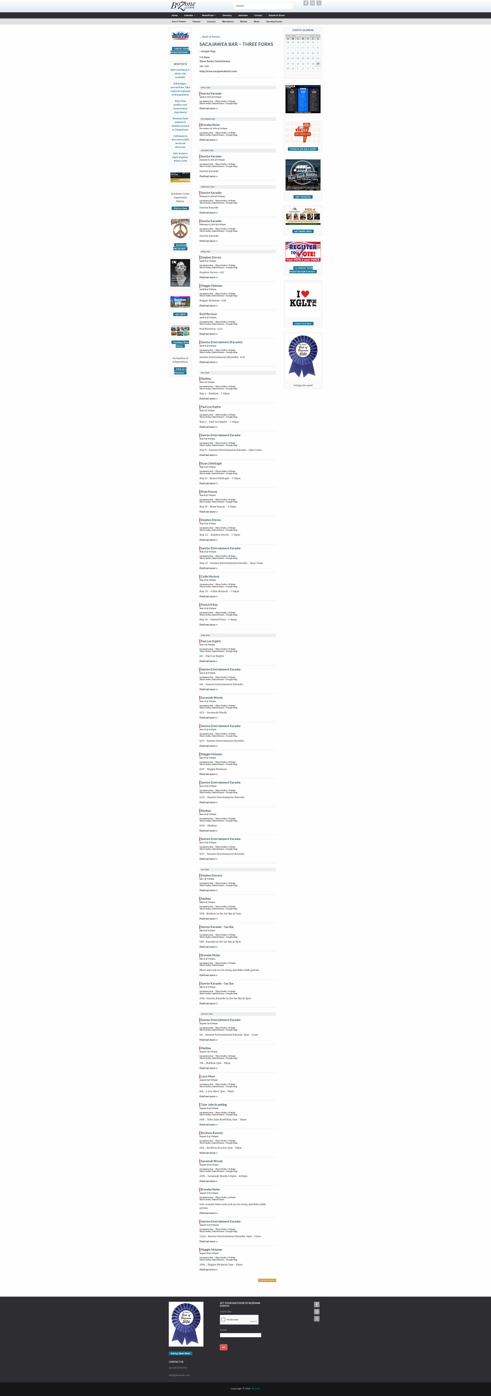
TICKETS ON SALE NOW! (303, 149)
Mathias (206, 378)
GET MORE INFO (303, 231)
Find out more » (208, 108)
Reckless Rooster (212, 1133)
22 (318, 58)
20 (308, 58)
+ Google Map (207, 51)
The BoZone (183, 6)
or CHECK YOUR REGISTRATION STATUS (302, 269)
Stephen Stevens (211, 875)
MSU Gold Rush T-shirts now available (180, 74)
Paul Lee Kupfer (211, 407)
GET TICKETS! (303, 196)
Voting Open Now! (180, 1353)
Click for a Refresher (180, 371)
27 (293, 42)
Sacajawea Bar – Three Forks (213, 101)
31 (313, 42)
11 (298, 53)
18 (298, 58)
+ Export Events (267, 1280)
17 (293, 58)
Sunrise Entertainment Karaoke (221, 435)
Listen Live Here (303, 323)
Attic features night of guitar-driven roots (180, 157)
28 (298, 42)
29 (303, 42)
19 (303, 58)
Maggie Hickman (211, 285)
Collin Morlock (210, 576)
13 (308, 53)
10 (293, 53)
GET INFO (180, 314)
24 (293, 63)
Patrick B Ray (209, 604)
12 (303, 53)
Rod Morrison (208, 314)
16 (288, 58)
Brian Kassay (209, 491)
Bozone (256, 1388)
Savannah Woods (212, 697)
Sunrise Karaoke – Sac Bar (217, 927)
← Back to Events (209, 36)
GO (223, 1347)
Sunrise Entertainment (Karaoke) (221, 342)
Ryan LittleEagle (211, 463)
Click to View (180, 208)
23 (288, 63)
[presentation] (239, 1320)
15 (318, 53)
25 (298, 63)
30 (308, 42)
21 (313, 58)
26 (288, 42)
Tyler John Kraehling (214, 1104)
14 (313, 53)
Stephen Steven (211, 257)
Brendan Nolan (210, 125)
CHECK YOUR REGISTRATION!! (179, 50)
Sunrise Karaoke (211, 93)
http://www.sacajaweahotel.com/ (218, 71)
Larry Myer (208, 1076)
